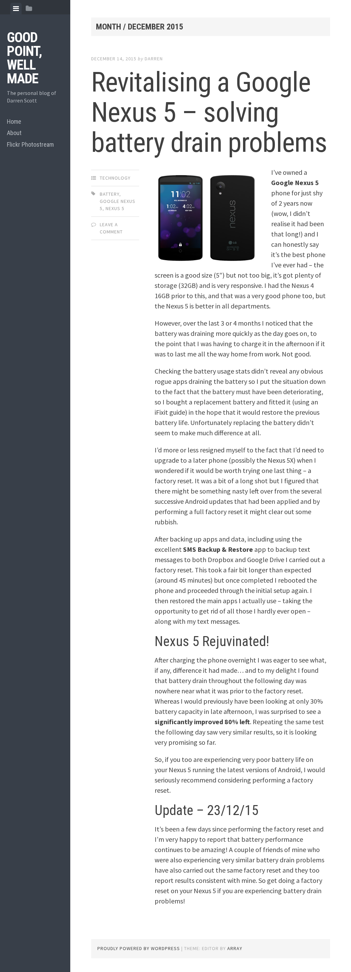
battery (109, 194)
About (14, 132)
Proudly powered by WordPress (138, 948)
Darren (154, 59)
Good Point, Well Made (24, 58)
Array (234, 948)
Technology (115, 178)
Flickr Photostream (30, 144)
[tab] (16, 8)
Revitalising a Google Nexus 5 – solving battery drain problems (209, 112)
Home (14, 121)
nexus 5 (115, 208)
